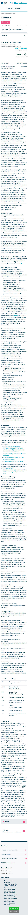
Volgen (6, 22)
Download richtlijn (17, 29)
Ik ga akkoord (14, 908)
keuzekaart (19, 263)
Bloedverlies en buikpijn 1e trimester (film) (15, 470)
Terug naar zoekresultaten (8, 13)
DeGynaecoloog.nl (8, 468)
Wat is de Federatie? (6, 870)
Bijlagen (5, 29)
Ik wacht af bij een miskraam (11, 452)
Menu (19, 8)
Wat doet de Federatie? (7, 873)
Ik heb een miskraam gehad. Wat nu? (13, 461)
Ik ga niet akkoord (14, 911)
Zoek (11, 8)
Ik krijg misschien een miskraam (11, 446)
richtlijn (16, 315)
